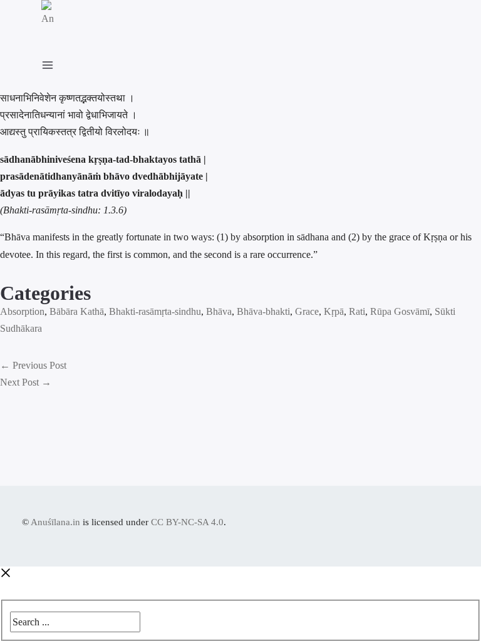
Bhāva (219, 311)
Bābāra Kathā (76, 311)
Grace (307, 311)
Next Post (25, 382)
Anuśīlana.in (55, 522)
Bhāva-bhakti (263, 311)
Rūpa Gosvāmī (400, 311)
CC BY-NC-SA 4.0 (187, 522)
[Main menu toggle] (53, 62)
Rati (357, 311)
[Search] (149, 619)
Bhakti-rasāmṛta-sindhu (155, 311)
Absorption (22, 311)
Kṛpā (334, 311)
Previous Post (33, 365)
